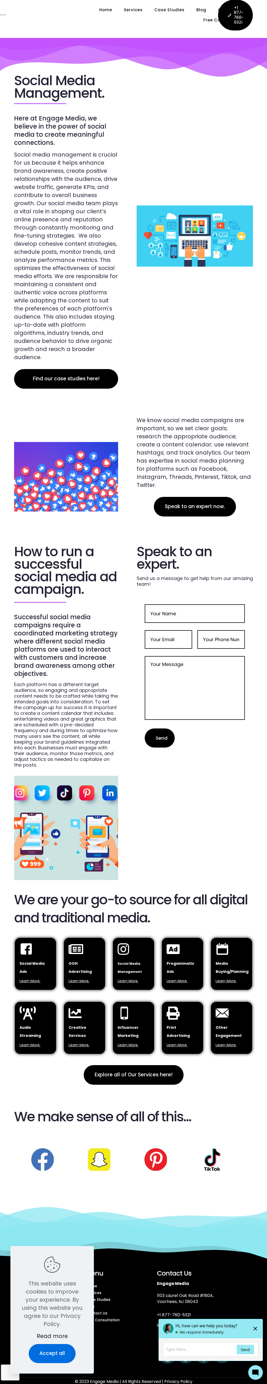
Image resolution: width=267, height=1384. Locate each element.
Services (93, 1292)
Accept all (52, 1353)
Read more (52, 1336)
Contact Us (96, 1313)
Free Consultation (103, 1320)
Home (91, 1286)
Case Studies (98, 1299)
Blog (90, 1306)
